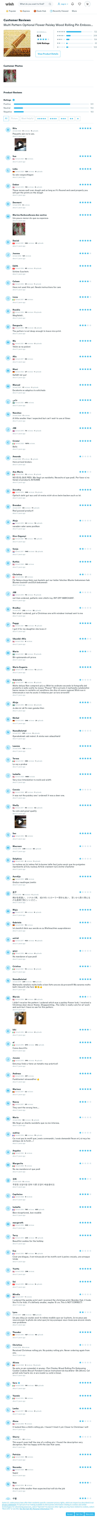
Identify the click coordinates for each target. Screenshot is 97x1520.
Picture (14, 118)
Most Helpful (27, 118)
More (74, 11)
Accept (70, 1514)
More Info (89, 1514)
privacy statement (9, 1504)
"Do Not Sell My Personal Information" (34, 1509)
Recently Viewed (60, 11)
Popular (12, 11)
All (6, 118)
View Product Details (48, 54)
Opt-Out (79, 1514)
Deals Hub (41, 11)
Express (26, 11)
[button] (63, 4)
